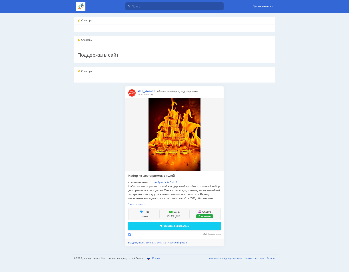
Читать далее (136, 204)
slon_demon (146, 91)
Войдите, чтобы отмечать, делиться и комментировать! (158, 242)
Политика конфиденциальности (225, 258)
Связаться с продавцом (176, 225)
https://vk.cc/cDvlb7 (163, 182)
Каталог (271, 258)
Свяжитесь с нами (254, 258)
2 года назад (143, 94)
